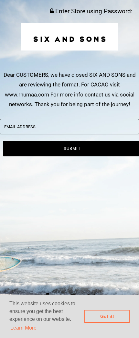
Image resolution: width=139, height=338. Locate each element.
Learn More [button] (23, 328)
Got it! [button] (107, 316)
